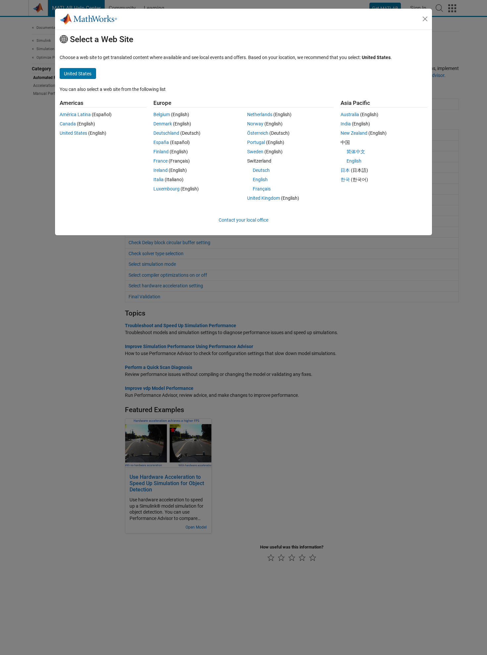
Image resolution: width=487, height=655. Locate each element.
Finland (161, 151)
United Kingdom (263, 198)
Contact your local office (243, 220)
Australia (350, 114)
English (260, 179)
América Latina (75, 114)
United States (73, 133)
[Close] (425, 19)
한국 (345, 179)
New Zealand (354, 133)
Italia (158, 179)
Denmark (162, 123)
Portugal (256, 142)
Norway (255, 123)
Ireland (160, 170)
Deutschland (166, 133)
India (346, 123)
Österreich (257, 133)
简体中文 (356, 151)
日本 (345, 170)
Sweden (255, 151)
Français (262, 188)
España (161, 142)
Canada (68, 123)
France (160, 161)
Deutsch (261, 170)
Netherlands (259, 114)
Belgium (161, 114)
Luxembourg (166, 188)
